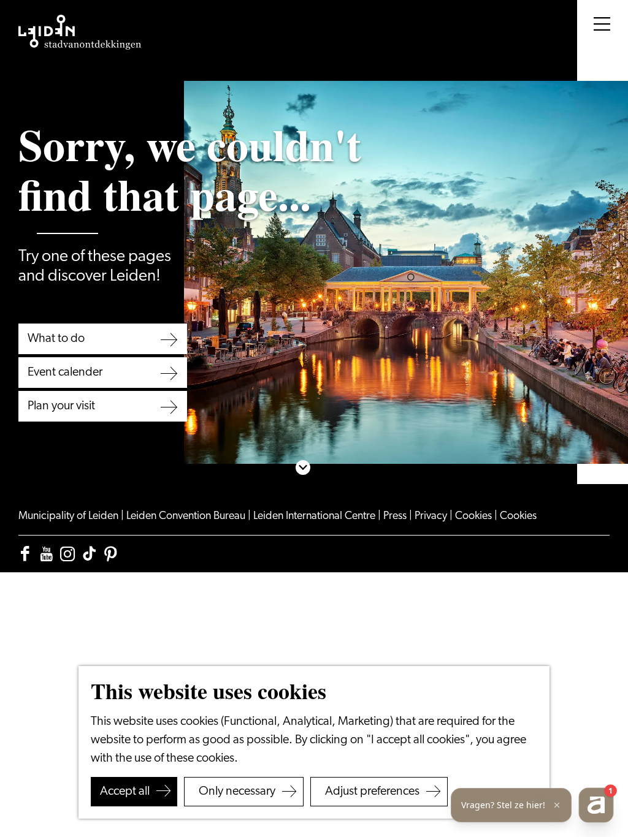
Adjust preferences (372, 792)
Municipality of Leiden (69, 516)
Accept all (125, 792)
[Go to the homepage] (79, 32)
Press (396, 516)
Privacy (432, 516)
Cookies (474, 516)
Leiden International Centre (315, 516)
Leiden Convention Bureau (187, 516)
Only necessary (237, 792)
